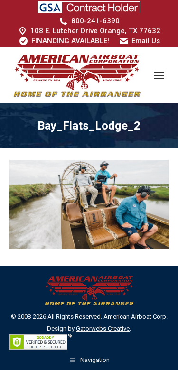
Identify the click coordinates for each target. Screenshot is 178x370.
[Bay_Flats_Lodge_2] (89, 204)
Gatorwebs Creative (103, 328)
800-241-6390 (95, 21)
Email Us (145, 41)
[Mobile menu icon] (159, 75)
